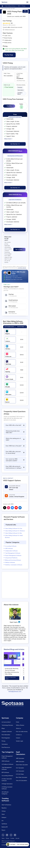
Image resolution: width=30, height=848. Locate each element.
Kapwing (7, 371)
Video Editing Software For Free (13, 528)
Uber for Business (6, 805)
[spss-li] (7, 835)
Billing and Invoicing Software (13, 560)
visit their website (22, 268)
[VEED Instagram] (8, 507)
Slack (3, 814)
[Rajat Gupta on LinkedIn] (19, 622)
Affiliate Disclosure (10, 29)
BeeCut (7, 402)
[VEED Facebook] (12, 507)
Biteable (7, 387)
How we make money (22, 731)
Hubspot (4, 817)
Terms (3, 838)
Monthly (9, 106)
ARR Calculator (20, 758)
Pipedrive (4, 808)
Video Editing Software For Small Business (14, 536)
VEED (19, 6)
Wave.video (8, 394)
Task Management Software (12, 553)
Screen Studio (9, 379)
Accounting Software (10, 546)
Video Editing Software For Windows (15, 531)
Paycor (3, 830)
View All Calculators (21, 780)
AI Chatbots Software (7, 764)
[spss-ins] (11, 835)
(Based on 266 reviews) (9, 25)
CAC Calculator (20, 771)
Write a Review (20, 725)
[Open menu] (27, 2)
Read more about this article (11, 678)
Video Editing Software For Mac (13, 533)
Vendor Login (19, 741)
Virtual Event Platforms (11, 558)
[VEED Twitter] (4, 507)
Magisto (7, 333)
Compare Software (7, 731)
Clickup (4, 811)
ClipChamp (8, 364)
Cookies (12, 838)
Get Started (13, 144)
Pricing (3, 741)
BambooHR (5, 827)
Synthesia (4, 824)
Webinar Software (10, 562)
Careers (18, 738)
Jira (2, 820)
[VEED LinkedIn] (20, 507)
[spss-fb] (15, 835)
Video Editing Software (10, 6)
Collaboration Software (11, 551)
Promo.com (8, 356)
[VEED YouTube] (16, 507)
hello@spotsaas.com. (15, 691)
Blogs (3, 728)
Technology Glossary (7, 725)
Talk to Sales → (19, 249)
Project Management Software (13, 555)
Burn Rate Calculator (21, 777)
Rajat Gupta (14, 622)
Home (17, 722)
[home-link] (2, 6)
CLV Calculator (20, 768)
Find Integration (6, 738)
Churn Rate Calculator (22, 765)
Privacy (7, 838)
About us (18, 728)
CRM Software (9, 548)
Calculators (5, 744)
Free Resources (6, 747)
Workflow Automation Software (13, 565)
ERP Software (5, 772)
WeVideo (7, 349)
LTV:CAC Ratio (20, 774)
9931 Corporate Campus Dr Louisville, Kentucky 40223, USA (9, 841)
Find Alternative (6, 735)
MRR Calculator (20, 761)
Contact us (19, 735)
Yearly (21, 106)
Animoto (7, 341)
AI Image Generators (7, 784)
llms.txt (17, 838)
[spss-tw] (3, 835)
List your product (6, 722)
